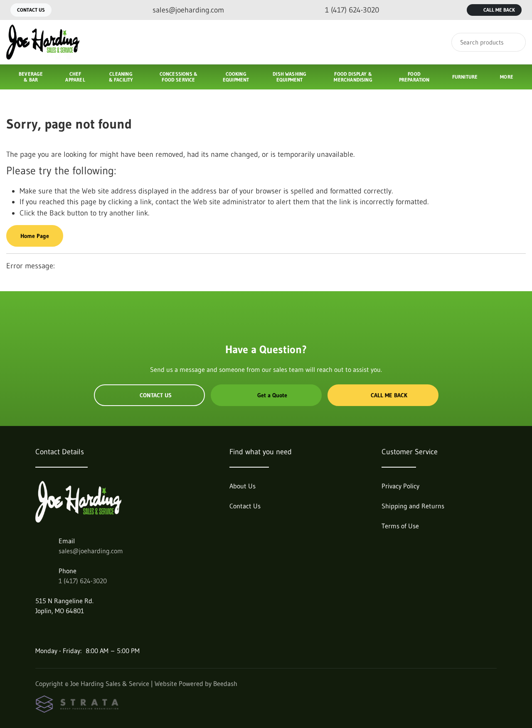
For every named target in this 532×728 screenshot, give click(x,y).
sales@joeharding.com (91, 551)
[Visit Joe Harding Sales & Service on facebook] (39, 630)
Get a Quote (272, 395)
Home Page (34, 236)
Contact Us (31, 10)
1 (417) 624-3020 (83, 581)
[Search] (514, 42)
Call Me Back (499, 10)
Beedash (225, 683)
